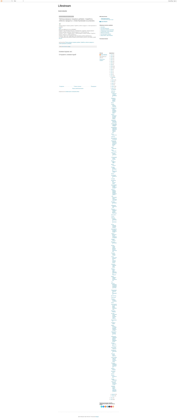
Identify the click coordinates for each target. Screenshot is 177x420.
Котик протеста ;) (114, 135)
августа (113, 79)
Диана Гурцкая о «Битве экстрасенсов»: (114, 278)
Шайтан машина (113, 369)
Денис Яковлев (104, 21)
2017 (112, 67)
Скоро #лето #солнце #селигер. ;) (113, 333)
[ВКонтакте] (103, 406)
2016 (112, 69)
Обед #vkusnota (113, 148)
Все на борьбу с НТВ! (113, 161)
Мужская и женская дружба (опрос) (113, 100)
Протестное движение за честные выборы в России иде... (114, 143)
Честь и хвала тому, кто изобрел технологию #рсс (114, 359)
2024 (112, 56)
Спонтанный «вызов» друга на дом (107, 19)
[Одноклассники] (105, 406)
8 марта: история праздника (114, 300)
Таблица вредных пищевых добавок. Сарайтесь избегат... (114, 192)
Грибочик (113, 136)
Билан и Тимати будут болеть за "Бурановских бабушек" (114, 271)
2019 (112, 64)
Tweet (60, 28)
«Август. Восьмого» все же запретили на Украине (114, 235)
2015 (112, 71)
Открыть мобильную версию (77, 88)
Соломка (113, 178)
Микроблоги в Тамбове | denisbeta (107, 29)
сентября (113, 77)
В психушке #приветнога (114, 176)
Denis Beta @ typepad (105, 28)
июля (113, 81)
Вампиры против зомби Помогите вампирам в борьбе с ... (113, 389)
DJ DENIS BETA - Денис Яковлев (107, 31)
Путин (112, 302)
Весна (112, 102)
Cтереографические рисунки (114, 158)
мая (112, 84)
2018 (112, 66)
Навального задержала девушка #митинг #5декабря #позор (114, 339)
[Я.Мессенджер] (101, 406)
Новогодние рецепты (105, 18)
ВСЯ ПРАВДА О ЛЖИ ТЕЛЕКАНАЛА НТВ (114, 187)
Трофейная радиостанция (114, 206)
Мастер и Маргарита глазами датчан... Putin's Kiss (114, 211)
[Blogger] (113, 406)
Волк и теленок (113, 165)
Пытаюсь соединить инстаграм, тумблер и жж (114, 365)
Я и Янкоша (113, 89)
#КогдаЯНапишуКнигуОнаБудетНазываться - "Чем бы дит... (114, 130)
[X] (109, 406)
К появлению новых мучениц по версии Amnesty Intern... (113, 111)
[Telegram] (107, 406)
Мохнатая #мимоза (113, 311)
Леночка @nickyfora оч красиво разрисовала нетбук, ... (114, 286)
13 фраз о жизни (113, 323)
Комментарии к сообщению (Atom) (72, 91)
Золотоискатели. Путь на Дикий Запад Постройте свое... (114, 307)
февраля (113, 394)
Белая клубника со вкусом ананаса (113, 226)
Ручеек (112, 173)
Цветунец (113, 91)
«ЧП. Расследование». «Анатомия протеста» (114, 198)
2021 (112, 61)
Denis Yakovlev (104, 54)
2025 (112, 54)
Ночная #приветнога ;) (114, 376)
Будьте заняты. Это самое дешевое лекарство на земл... (114, 328)
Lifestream (64, 5)
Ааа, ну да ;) (113, 214)
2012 (112, 75)
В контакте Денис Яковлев (106, 34)
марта (113, 88)
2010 (112, 399)
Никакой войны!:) (113, 240)
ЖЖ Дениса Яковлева (105, 32)
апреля (113, 86)
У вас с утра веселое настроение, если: (114, 383)
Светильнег (113, 297)
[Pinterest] (111, 406)
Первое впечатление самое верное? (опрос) (114, 116)
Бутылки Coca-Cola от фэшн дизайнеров (114, 94)
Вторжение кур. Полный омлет (113, 182)
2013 (112, 74)
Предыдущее (93, 86)
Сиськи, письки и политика (113, 105)
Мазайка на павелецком (114, 351)
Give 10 (60, 38)
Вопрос (112, 373)
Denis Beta (103, 27)
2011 (112, 397)
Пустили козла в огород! (113, 254)
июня (113, 83)
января (113, 395)
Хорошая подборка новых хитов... (113, 266)
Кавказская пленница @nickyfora (114, 121)
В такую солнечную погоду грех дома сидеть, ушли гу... (114, 316)
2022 (112, 59)
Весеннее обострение (114, 242)
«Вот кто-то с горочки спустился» (114, 154)
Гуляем (112, 216)
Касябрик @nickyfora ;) (114, 202)
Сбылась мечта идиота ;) (113, 354)
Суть (112, 282)
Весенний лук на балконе (114, 139)
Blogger (97, 416)
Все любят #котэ (113, 372)
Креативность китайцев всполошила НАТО (114, 231)
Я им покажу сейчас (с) (113, 348)
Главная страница (77, 86)
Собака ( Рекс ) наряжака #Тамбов (114, 124)
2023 (112, 58)
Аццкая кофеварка (114, 380)
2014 (112, 72)
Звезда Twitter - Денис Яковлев (107, 35)
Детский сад (113, 295)
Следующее (61, 86)
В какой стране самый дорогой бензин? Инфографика (114, 248)
